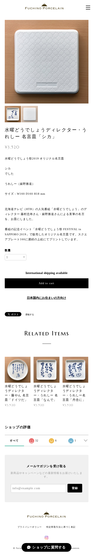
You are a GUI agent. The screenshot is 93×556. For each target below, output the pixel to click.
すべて (14, 440)
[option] (46, 62)
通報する (29, 314)
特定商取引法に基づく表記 (60, 527)
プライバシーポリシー (30, 527)
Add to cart (46, 283)
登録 (75, 488)
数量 (8, 250)
